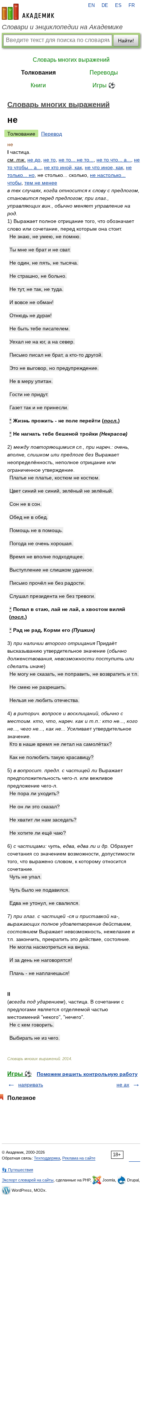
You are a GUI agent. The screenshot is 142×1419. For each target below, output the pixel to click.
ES (118, 5)
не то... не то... (76, 160)
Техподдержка (47, 1158)
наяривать (30, 1085)
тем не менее (40, 183)
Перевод (51, 134)
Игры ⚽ (103, 85)
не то (49, 160)
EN (91, 5)
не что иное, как (104, 167)
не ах (123, 1085)
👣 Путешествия (17, 1170)
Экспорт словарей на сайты (28, 1180)
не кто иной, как (63, 167)
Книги (38, 85)
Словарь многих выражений (71, 60)
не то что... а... (113, 160)
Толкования (38, 72)
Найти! (126, 40)
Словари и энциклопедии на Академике (62, 27)
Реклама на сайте (78, 1158)
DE (105, 5)
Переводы (104, 72)
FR (132, 5)
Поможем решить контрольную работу (87, 1074)
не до (33, 160)
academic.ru (28, 12)
